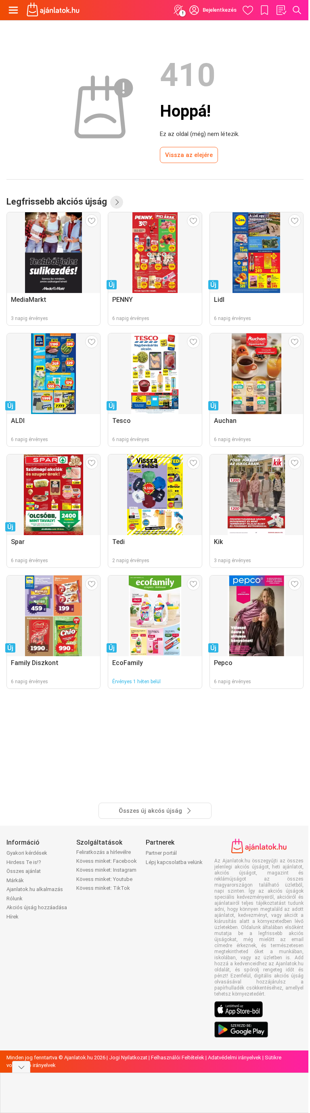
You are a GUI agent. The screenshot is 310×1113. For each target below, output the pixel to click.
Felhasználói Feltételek (177, 1057)
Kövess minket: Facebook (106, 861)
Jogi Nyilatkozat (128, 1057)
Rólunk (14, 898)
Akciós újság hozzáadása (36, 907)
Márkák (15, 880)
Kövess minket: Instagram (106, 870)
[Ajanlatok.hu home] (53, 10)
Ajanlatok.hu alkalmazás (34, 889)
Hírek (12, 917)
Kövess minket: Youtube (104, 879)
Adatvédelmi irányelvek (234, 1057)
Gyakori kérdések (26, 853)
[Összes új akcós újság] (116, 202)
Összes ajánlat (23, 871)
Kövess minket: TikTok (103, 888)
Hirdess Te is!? (23, 862)
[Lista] (280, 10)
